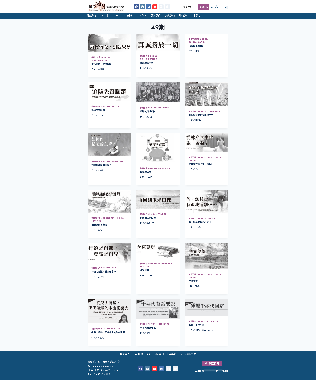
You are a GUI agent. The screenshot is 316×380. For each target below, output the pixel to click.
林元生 (198, 120)
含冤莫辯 (144, 270)
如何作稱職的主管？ (101, 165)
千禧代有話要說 (148, 327)
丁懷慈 (198, 227)
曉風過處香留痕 (99, 224)
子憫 (148, 333)
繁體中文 (187, 7)
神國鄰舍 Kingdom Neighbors (105, 106)
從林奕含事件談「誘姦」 (201, 164)
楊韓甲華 (150, 223)
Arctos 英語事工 (125, 15)
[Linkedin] (148, 6)
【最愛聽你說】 (196, 46)
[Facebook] (136, 6)
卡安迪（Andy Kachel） (205, 330)
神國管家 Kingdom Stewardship (204, 111)
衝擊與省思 (145, 172)
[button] (221, 7)
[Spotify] (167, 6)
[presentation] (109, 43)
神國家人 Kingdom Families (153, 214)
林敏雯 (101, 337)
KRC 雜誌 (105, 15)
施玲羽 (198, 286)
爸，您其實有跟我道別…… (202, 222)
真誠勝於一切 (146, 62)
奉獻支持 (204, 6)
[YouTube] (154, 6)
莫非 (197, 169)
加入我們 (170, 15)
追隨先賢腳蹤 (98, 110)
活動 (148, 354)
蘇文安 (149, 67)
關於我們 (91, 15)
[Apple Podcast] (161, 6)
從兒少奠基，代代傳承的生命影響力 (109, 332)
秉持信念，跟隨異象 (101, 64)
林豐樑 (101, 170)
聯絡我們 (184, 15)
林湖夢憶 (193, 281)
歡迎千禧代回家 (196, 325)
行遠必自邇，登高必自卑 (103, 271)
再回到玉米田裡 (148, 217)
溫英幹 (101, 115)
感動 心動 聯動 (147, 111)
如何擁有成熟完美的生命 (201, 115)
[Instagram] (142, 6)
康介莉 (101, 277)
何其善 (149, 275)
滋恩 (100, 229)
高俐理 (101, 69)
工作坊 (143, 15)
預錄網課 (156, 15)
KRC (197, 51)
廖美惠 (149, 116)
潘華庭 (149, 177)
